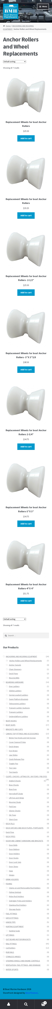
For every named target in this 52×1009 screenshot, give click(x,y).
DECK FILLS (10, 823)
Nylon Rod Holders (16, 896)
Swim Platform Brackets (18, 699)
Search (26, 1004)
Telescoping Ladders (17, 703)
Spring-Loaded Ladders (18, 695)
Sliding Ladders (15, 691)
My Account (8, 1004)
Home (8, 26)
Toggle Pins (13, 763)
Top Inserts (13, 772)
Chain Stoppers (15, 669)
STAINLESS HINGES (13, 956)
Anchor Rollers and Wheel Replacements (25, 661)
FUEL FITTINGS (11, 914)
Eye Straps (13, 751)
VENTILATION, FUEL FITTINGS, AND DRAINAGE (23, 965)
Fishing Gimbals (15, 892)
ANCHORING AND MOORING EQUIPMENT (21, 656)
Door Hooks (13, 858)
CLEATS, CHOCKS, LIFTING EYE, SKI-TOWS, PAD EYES (26, 776)
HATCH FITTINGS (12, 918)
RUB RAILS (10, 952)
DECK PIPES (10, 836)
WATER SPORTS (12, 969)
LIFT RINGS (10, 935)
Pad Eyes (12, 806)
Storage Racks (15, 909)
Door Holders (14, 854)
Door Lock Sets (15, 862)
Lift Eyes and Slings (16, 798)
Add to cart (26, 138)
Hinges (11, 875)
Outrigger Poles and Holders (20, 901)
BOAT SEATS (10, 725)
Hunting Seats (14, 931)
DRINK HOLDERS (12, 879)
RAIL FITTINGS (11, 944)
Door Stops (13, 866)
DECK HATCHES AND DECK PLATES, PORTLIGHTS (24, 828)
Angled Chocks (15, 781)
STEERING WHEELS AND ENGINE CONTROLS (23, 961)
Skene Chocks (14, 811)
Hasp (11, 871)
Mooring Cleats (15, 802)
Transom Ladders (16, 712)
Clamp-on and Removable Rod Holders (24, 888)
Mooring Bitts (14, 678)
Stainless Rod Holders (17, 905)
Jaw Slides (13, 755)
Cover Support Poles (17, 742)
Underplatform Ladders (18, 716)
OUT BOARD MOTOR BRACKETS (18, 939)
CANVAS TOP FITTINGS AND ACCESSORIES (22, 734)
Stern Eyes (13, 819)
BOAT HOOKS (11, 721)
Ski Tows (12, 815)
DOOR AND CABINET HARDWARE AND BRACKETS (24, 841)
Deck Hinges (14, 746)
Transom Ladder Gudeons (19, 708)
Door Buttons (14, 849)
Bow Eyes (13, 789)
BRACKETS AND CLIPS (14, 729)
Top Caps (12, 768)
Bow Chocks (14, 785)
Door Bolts (13, 845)
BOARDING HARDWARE (15, 682)
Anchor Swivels (15, 665)
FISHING (9, 884)
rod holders (10, 948)
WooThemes (31, 992)
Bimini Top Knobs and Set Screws (22, 738)
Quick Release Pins (16, 759)
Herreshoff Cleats (16, 794)
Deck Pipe (10, 832)
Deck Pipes (13, 673)
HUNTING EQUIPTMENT (15, 926)
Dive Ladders (14, 686)
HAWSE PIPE (11, 922)
